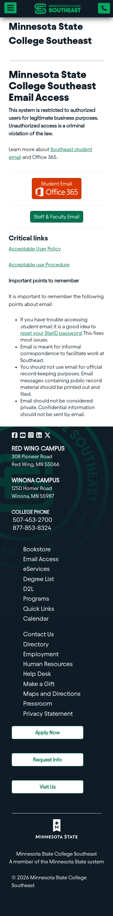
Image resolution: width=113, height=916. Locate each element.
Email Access (41, 559)
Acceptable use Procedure (39, 264)
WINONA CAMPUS (35, 480)
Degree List (38, 579)
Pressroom (37, 703)
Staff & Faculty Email (56, 216)
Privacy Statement (48, 713)
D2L (28, 588)
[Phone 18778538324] (104, 8)
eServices (36, 568)
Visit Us (48, 786)
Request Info (47, 759)
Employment (41, 654)
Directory (36, 644)
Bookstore (37, 549)
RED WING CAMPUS (38, 448)
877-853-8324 (32, 527)
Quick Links (38, 608)
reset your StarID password (51, 333)
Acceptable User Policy (35, 248)
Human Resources (48, 664)
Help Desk (37, 673)
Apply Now (47, 732)
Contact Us (38, 634)
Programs (36, 598)
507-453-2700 (32, 519)
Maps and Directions (52, 693)
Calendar (36, 618)
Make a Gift (38, 683)
